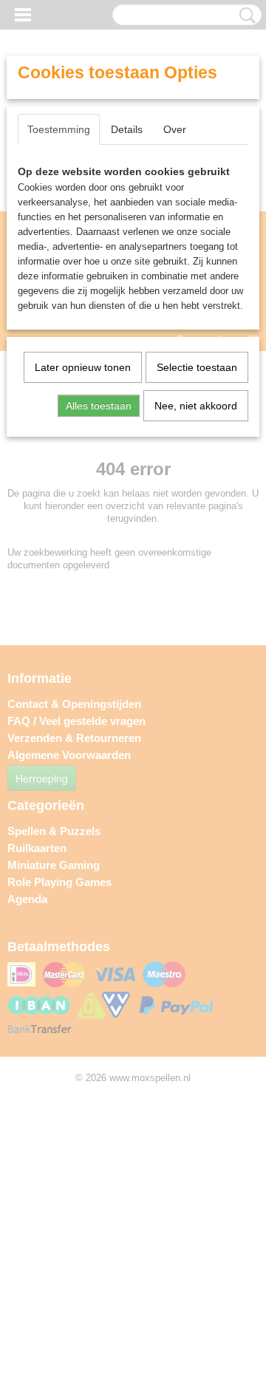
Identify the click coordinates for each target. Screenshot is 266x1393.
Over (174, 129)
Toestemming (58, 129)
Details (127, 129)
